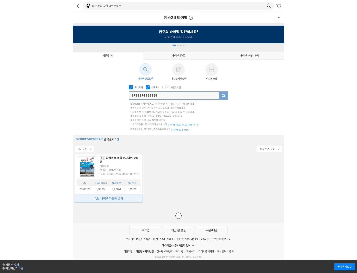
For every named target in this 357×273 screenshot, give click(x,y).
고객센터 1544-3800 (138, 239)
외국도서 (155, 87)
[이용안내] (279, 17)
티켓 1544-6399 (163, 239)
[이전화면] (78, 6)
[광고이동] (269, 6)
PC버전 (179, 251)
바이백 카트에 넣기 (111, 198)
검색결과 (97, 139)
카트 (279, 6)
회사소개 (190, 251)
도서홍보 (221, 251)
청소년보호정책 (165, 251)
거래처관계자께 (206, 251)
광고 (231, 251)
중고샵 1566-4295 (187, 239)
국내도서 (138, 87)
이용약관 (128, 251)
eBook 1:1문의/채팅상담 (214, 239)
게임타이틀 (175, 87)
